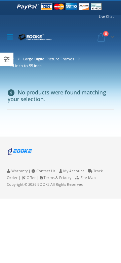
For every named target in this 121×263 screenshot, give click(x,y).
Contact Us (45, 171)
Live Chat (106, 16)
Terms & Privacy (57, 177)
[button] (12, 37)
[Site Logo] (36, 37)
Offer (31, 177)
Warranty (19, 171)
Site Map (88, 177)
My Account (73, 171)
